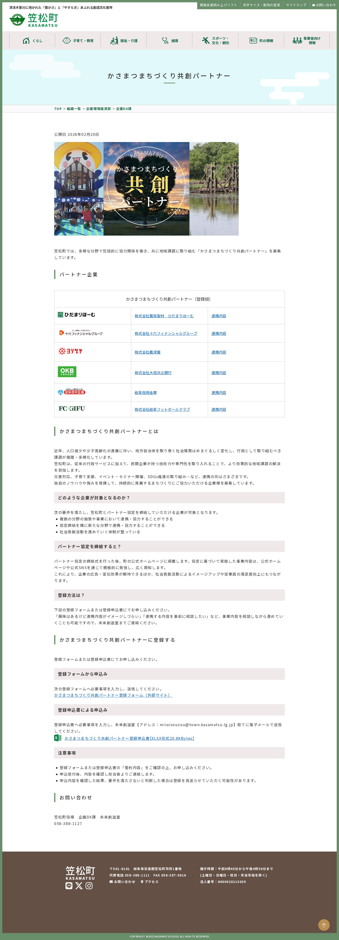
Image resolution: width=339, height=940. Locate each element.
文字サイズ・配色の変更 (261, 5)
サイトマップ (296, 5)
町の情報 (266, 40)
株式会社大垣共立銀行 (153, 372)
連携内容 (218, 315)
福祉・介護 (129, 40)
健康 (174, 40)
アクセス (152, 881)
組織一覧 (74, 108)
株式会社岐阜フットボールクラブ (162, 409)
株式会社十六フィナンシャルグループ (166, 333)
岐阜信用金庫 (146, 392)
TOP (58, 108)
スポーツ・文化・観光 (220, 40)
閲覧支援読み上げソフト (218, 5)
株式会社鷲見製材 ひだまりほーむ (164, 315)
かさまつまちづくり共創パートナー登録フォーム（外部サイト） (113, 695)
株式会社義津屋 (148, 352)
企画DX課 (124, 108)
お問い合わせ (326, 5)
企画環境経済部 (98, 108)
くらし (37, 40)
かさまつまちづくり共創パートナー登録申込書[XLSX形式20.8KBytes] (129, 738)
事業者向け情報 (312, 40)
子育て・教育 (83, 40)
